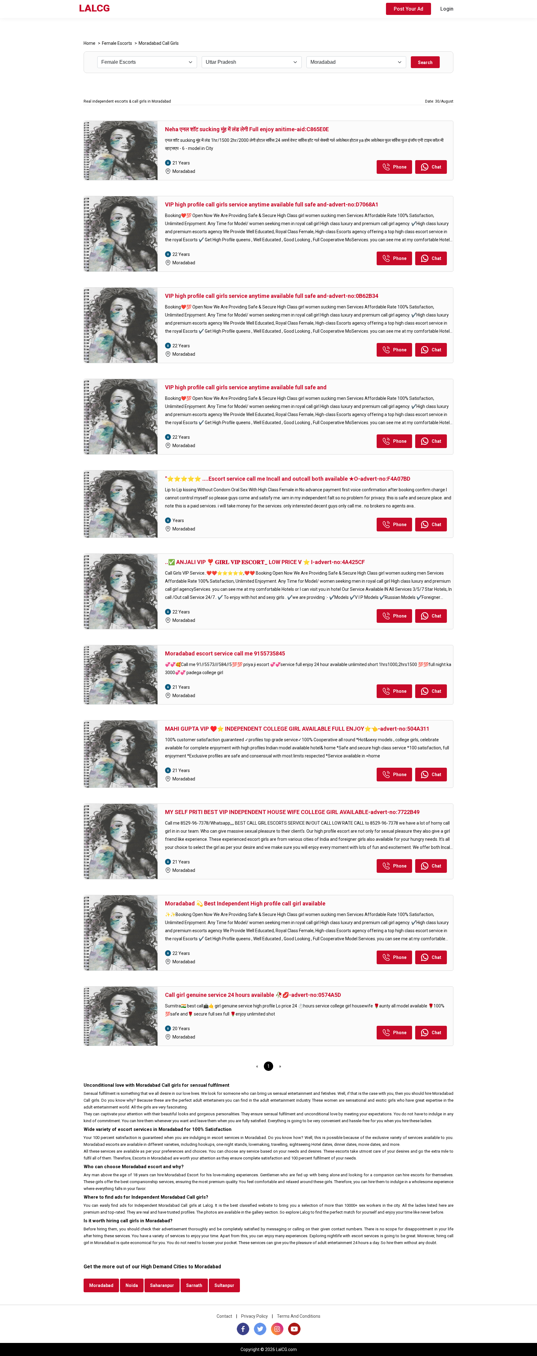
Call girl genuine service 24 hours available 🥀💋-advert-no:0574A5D (253, 995)
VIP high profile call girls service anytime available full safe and (246, 387)
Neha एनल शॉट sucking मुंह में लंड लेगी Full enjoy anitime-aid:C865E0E (247, 129)
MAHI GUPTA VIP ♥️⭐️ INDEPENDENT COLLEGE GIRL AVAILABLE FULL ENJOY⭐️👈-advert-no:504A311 (297, 728)
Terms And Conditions (298, 1316)
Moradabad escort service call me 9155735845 (225, 653)
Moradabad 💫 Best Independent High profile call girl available (245, 903)
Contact (224, 1316)
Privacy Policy (254, 1316)
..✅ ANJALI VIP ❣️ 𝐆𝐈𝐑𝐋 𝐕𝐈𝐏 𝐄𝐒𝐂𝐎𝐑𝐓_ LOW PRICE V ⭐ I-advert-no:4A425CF (265, 562)
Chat (436, 166)
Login (446, 9)
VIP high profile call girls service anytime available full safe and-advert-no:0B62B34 (271, 296)
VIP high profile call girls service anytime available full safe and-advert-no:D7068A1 (272, 204)
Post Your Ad (408, 9)
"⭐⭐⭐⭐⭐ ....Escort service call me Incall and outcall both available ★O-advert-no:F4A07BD (287, 478)
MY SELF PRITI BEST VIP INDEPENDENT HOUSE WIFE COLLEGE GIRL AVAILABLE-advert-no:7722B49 (292, 812)
